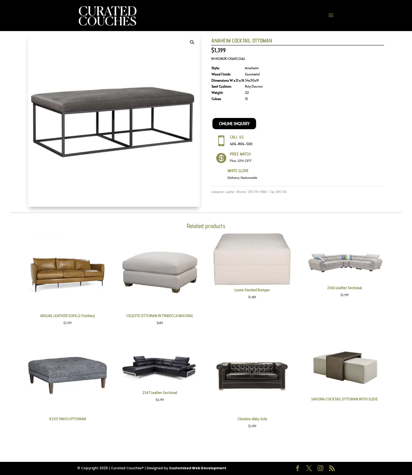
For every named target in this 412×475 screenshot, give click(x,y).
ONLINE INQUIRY (234, 123)
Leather (230, 192)
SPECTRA (281, 192)
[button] (192, 42)
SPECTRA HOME (257, 192)
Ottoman (241, 192)
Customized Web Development (197, 468)
